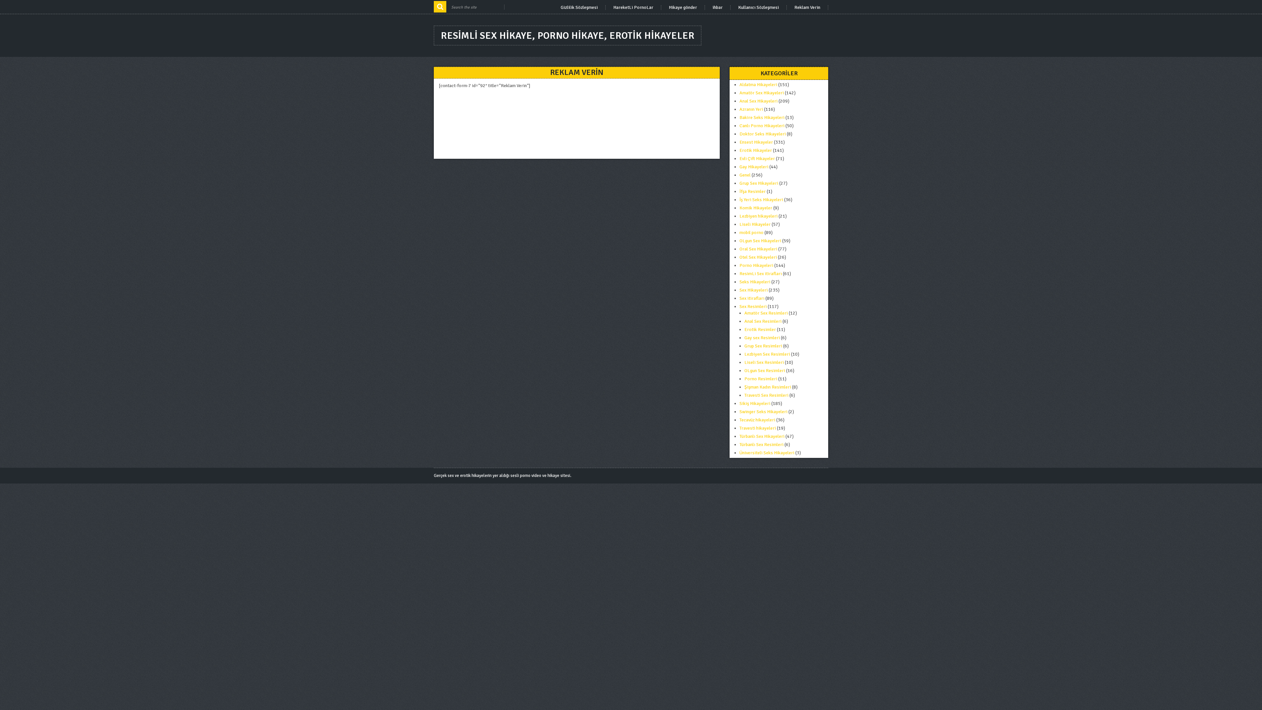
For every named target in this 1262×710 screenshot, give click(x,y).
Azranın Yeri (751, 109)
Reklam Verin (807, 7)
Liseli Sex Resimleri (764, 362)
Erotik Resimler (760, 329)
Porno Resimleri (760, 379)
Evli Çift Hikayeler (757, 158)
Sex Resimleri (753, 306)
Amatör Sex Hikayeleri (761, 93)
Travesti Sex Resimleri (766, 395)
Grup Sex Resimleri (763, 346)
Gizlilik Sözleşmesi (579, 7)
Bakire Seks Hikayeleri (761, 117)
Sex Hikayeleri (753, 290)
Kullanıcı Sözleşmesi (758, 7)
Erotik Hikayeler (755, 150)
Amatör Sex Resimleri (766, 313)
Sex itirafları (751, 298)
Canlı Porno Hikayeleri (761, 126)
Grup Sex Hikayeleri (758, 183)
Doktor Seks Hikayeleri (762, 134)
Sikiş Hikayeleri (754, 403)
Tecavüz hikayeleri (757, 420)
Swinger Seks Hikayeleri (763, 411)
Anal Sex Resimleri (763, 321)
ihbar (718, 7)
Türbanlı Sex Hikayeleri (761, 436)
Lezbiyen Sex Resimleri (767, 354)
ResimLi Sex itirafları (760, 273)
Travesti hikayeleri (757, 428)
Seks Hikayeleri (754, 282)
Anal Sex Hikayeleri (758, 101)
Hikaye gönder (683, 7)
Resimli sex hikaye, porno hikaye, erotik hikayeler (567, 36)
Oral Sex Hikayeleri (758, 249)
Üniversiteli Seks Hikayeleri (766, 453)
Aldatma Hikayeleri (758, 84)
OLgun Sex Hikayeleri (760, 241)
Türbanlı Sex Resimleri (761, 444)
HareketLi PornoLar (633, 7)
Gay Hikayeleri (753, 167)
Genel (745, 175)
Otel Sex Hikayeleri (758, 257)
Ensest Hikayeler (756, 142)
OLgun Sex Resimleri (764, 370)
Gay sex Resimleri (762, 338)
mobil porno (751, 232)
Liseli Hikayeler (755, 224)
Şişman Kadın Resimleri (767, 387)
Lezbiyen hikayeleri (758, 216)
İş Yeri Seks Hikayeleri (761, 199)
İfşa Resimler (752, 191)
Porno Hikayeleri (756, 265)
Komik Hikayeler (755, 208)
